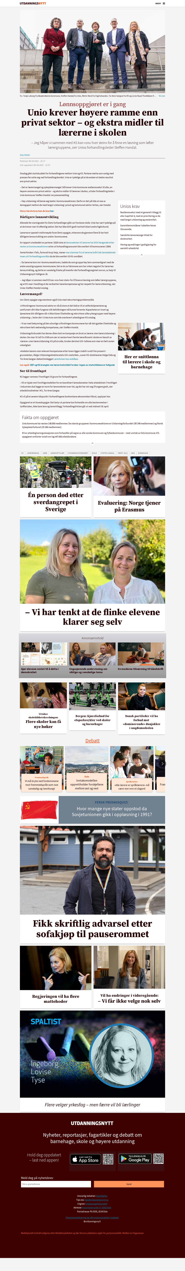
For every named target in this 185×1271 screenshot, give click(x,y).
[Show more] (141, 254)
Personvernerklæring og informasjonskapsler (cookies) (92, 1217)
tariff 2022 (123, 453)
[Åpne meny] (164, 3)
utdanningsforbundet (78, 453)
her (52, 211)
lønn (45, 453)
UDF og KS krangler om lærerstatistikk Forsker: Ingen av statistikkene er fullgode (72, 364)
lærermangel (33, 453)
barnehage (143, 453)
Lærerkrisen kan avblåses (66, 358)
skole (94, 453)
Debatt (92, 740)
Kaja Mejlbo (101, 1195)
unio (133, 453)
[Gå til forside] (33, 3)
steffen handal (107, 453)
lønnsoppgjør (57, 453)
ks (22, 453)
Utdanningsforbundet (96, 1203)
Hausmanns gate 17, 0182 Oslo (96, 1207)
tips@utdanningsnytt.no (96, 1199)
